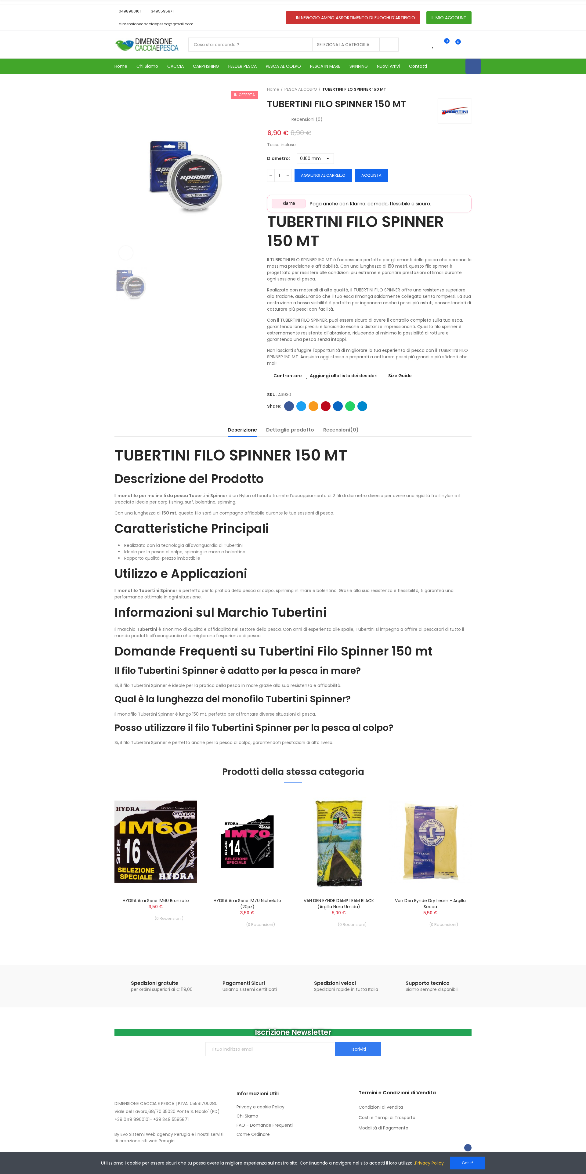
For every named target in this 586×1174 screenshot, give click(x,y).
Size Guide (400, 376)
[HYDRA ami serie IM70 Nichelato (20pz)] (247, 842)
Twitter (301, 406)
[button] (127, 11)
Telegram (362, 406)
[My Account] (468, 44)
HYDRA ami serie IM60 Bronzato (156, 901)
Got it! (467, 1163)
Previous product (451, 89)
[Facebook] (473, 66)
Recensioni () (307, 119)
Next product (467, 89)
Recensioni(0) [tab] (341, 429)
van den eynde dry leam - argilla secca (430, 904)
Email (313, 406)
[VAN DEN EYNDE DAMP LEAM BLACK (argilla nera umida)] (339, 842)
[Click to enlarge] (126, 253)
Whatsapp (350, 406)
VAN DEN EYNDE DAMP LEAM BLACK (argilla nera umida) (339, 904)
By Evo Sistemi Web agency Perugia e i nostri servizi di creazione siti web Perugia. (168, 1137)
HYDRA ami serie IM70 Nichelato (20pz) (247, 904)
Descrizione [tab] (242, 429)
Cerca (389, 45)
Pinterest (326, 406)
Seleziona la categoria (343, 45)
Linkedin (338, 406)
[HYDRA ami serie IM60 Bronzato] (155, 842)
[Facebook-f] (468, 1147)
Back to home (459, 89)
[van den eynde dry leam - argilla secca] (430, 842)
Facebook (289, 406)
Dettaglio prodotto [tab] (290, 429)
